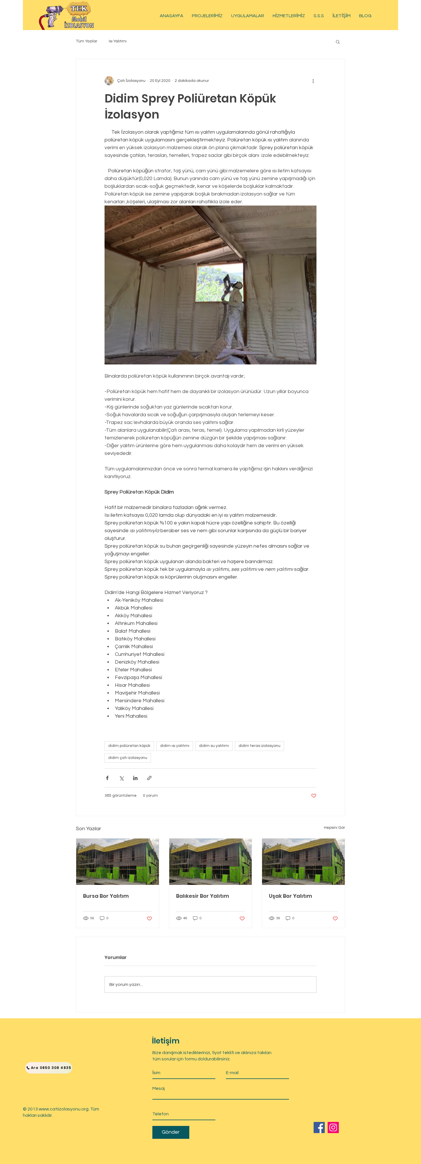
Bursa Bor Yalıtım (106, 895)
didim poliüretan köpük (129, 746)
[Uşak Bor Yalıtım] (303, 862)
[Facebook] (319, 1127)
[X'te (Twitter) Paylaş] (121, 778)
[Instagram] (333, 1127)
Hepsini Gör (334, 828)
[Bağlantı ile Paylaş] (149, 778)
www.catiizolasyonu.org (63, 1109)
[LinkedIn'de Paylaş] (135, 778)
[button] (338, 41)
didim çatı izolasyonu (127, 758)
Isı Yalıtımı (118, 41)
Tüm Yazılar (86, 41)
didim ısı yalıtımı (174, 746)
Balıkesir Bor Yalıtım (202, 895)
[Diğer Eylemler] (313, 80)
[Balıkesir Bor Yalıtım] (210, 862)
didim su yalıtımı (214, 746)
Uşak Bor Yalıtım (290, 895)
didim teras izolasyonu (259, 746)
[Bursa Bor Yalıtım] (117, 862)
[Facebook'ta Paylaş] (107, 778)
